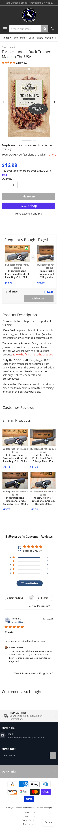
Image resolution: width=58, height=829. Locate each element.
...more (52, 154)
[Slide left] (3, 102)
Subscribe (53, 755)
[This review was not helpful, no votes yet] (50, 673)
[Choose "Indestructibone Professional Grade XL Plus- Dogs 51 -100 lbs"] (26, 248)
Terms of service (29, 820)
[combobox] (27, 28)
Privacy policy (29, 816)
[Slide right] (54, 102)
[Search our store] (44, 28)
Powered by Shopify (44, 807)
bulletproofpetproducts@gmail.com (25, 737)
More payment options (28, 213)
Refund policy (29, 812)
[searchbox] (16, 597)
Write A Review (29, 583)
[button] (5, 29)
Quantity (7, 178)
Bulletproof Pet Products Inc (23, 807)
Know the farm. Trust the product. (33, 354)
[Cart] (53, 29)
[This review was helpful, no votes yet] (44, 673)
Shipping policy (29, 824)
